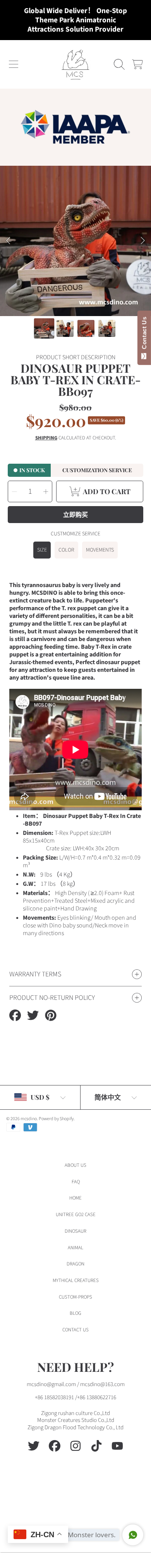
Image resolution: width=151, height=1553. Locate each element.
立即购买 (75, 514)
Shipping (46, 438)
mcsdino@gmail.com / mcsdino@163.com (76, 1384)
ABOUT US (75, 1165)
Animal (75, 1247)
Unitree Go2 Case (76, 1214)
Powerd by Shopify (56, 1119)
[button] (13, 64)
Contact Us (144, 334)
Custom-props (75, 1297)
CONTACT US (75, 1329)
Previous (8, 241)
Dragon (75, 1263)
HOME (75, 1198)
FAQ (76, 1181)
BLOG (75, 1313)
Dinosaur (75, 1231)
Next (143, 241)
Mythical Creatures (76, 1280)
